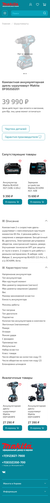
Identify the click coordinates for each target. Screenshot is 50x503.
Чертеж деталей (16, 128)
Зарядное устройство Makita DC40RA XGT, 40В (36, 186)
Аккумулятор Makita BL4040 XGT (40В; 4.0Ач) (11, 185)
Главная (6, 23)
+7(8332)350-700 (13, 462)
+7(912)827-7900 (13, 455)
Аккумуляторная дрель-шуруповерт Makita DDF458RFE (37, 411)
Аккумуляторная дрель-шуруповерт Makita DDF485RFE (12, 411)
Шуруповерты (21, 23)
